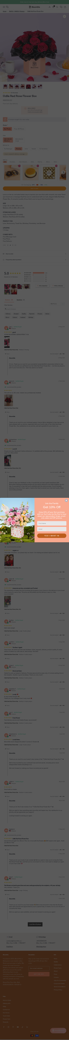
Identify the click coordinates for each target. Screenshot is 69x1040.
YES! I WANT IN (51, 536)
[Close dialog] (66, 500)
